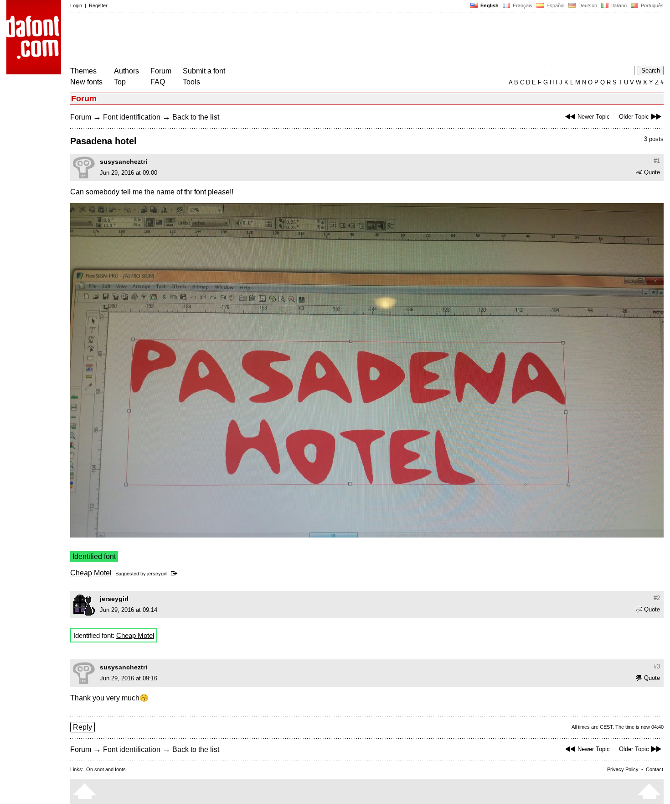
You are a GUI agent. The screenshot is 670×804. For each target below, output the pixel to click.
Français (522, 5)
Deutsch (587, 5)
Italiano (618, 5)
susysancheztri (123, 161)
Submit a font (204, 71)
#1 (657, 160)
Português (651, 5)
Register (98, 5)
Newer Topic (593, 116)
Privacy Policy (623, 769)
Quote (652, 172)
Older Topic (634, 116)
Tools (191, 82)
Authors (126, 71)
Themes (83, 71)
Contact (654, 769)
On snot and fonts (106, 769)
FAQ (157, 82)
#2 (657, 598)
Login (76, 5)
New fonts (86, 82)
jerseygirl (157, 573)
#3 (657, 666)
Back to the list (195, 117)
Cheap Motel (91, 573)
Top (120, 82)
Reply (82, 727)
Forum (160, 71)
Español (555, 5)
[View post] (175, 573)
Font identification (131, 117)
